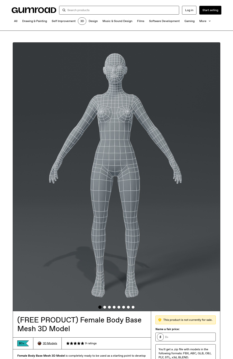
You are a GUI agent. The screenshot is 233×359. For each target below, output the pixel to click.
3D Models (50, 343)
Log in (189, 10)
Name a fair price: (167, 329)
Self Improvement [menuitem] (64, 21)
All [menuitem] (15, 21)
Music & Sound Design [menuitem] (117, 21)
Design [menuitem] (93, 21)
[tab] (100, 307)
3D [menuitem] (82, 21)
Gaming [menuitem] (189, 21)
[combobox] (121, 10)
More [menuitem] (202, 21)
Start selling (210, 10)
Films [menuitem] (140, 21)
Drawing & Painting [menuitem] (34, 21)
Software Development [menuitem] (164, 21)
